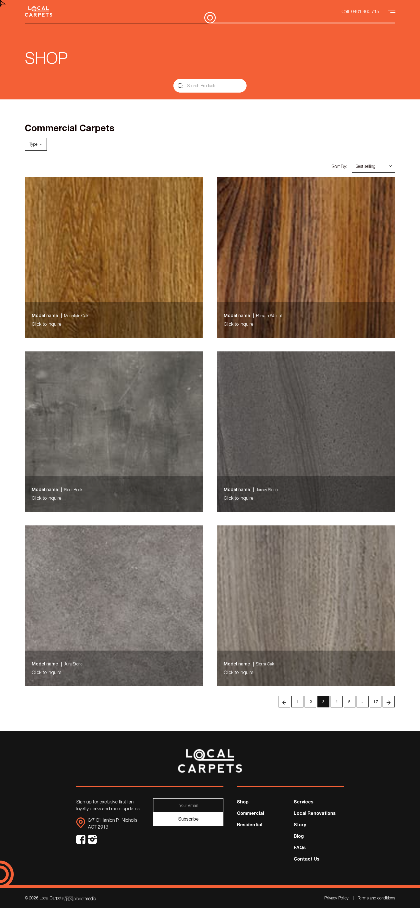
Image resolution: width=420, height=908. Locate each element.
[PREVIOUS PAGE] (285, 702)
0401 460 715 (365, 11)
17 (375, 701)
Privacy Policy (336, 897)
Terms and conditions (376, 897)
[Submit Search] (180, 86)
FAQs (300, 847)
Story (300, 824)
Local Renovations (315, 813)
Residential (249, 824)
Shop (243, 801)
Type (34, 144)
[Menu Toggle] (392, 11)
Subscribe (188, 818)
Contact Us (306, 858)
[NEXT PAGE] (389, 702)
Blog (299, 836)
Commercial (250, 813)
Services (303, 801)
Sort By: (339, 166)
